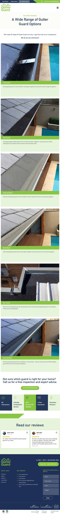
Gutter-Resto (14, 1)
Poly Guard (6, 138)
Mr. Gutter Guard (24, 1)
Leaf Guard (6, 83)
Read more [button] (35, 446)
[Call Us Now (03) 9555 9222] (42, 1)
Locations (4, 480)
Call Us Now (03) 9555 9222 (52, 1)
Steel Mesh (6, 248)
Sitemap (33, 512)
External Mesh (7, 193)
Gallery (3, 478)
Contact (3, 474)
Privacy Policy (37, 511)
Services (3, 482)
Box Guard (6, 303)
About (3, 476)
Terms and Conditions (44, 511)
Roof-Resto (5, 1)
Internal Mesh (7, 358)
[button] (57, 8)
